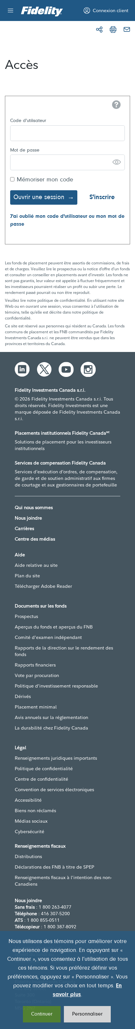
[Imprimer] (113, 29)
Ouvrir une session (38, 197)
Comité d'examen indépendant (48, 637)
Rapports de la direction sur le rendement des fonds (64, 651)
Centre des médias (35, 539)
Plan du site (27, 576)
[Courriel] (127, 29)
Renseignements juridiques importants (56, 758)
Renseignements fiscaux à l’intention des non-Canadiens (63, 881)
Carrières (24, 528)
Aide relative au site (36, 565)
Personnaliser (87, 1014)
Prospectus (26, 616)
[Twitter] (44, 369)
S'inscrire (102, 197)
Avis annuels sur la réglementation (51, 717)
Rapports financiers (35, 665)
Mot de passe (24, 150)
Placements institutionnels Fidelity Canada (62, 433)
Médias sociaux (31, 821)
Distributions (28, 856)
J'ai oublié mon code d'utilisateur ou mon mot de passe (67, 220)
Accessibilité (28, 800)
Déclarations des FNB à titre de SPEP (54, 867)
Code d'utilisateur (28, 120)
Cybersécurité (29, 831)
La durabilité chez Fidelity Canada (51, 728)
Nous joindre (28, 518)
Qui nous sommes (34, 507)
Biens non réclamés (35, 810)
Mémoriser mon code (45, 180)
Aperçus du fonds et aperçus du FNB (54, 627)
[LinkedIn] (22, 369)
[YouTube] (66, 369)
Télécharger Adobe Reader (43, 586)
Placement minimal (36, 707)
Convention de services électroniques (54, 789)
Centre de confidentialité (41, 779)
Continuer (41, 1014)
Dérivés (23, 696)
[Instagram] (88, 369)
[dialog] (67, 980)
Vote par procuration (37, 675)
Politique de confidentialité (44, 769)
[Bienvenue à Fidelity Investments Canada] (42, 11)
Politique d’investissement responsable (56, 686)
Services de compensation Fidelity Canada (60, 463)
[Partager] (99, 29)
